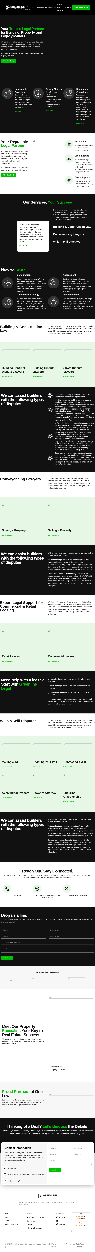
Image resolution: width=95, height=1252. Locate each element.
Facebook (62, 1224)
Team (69, 7)
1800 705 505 (17, 895)
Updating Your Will (45, 761)
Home (14, 7)
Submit (5, 958)
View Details (23, 246)
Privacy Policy (54, 1245)
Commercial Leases (61, 656)
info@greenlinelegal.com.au (78, 895)
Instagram (62, 1217)
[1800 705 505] (7, 888)
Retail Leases (11, 656)
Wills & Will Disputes (60, 7)
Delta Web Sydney (80, 1245)
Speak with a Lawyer (81, 7)
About (19, 7)
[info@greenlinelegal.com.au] (67, 888)
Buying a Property (14, 530)
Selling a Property (60, 530)
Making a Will (10, 761)
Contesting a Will (74, 761)
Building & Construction (27, 7)
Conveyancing (39, 7)
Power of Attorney (44, 792)
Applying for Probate (15, 792)
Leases (50, 7)
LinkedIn (61, 1221)
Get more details (7, 376)
